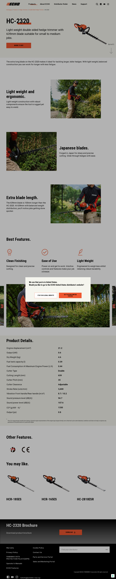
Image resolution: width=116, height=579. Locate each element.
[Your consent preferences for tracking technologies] (113, 576)
